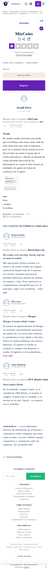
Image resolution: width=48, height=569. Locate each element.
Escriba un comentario (24, 488)
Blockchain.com (36, 250)
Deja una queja (24, 491)
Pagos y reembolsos (24, 537)
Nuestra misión (24, 512)
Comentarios (31, 63)
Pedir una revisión (24, 532)
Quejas (6, 69)
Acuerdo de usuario (29, 547)
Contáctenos (24, 499)
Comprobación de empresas (24, 496)
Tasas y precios (24, 535)
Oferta (40, 547)
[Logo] (24, 23)
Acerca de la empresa (13, 63)
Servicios (24, 514)
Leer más (8, 355)
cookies (26, 567)
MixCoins (33, 119)
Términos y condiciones (14, 547)
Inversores (24, 517)
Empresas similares (24, 75)
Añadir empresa (24, 529)
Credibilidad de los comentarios (24, 520)
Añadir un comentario (38, 4)
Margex (32, 316)
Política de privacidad (30, 544)
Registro (24, 85)
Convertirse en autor (24, 494)
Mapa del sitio (24, 549)
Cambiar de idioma (24, 556)
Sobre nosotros (24, 509)
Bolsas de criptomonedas (29, 11)
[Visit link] (28, 39)
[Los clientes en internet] (6, 4)
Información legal (16, 544)
